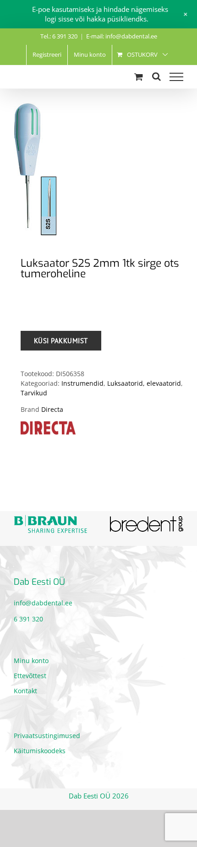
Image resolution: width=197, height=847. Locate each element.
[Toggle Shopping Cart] (138, 76)
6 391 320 (28, 619)
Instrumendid (82, 383)
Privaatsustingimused (47, 735)
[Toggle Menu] (176, 77)
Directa (52, 409)
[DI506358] (98, 169)
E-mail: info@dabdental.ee (121, 36)
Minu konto (31, 660)
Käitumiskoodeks (40, 750)
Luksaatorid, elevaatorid (144, 383)
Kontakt (25, 690)
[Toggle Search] (156, 76)
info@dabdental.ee (43, 603)
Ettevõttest (30, 675)
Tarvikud (34, 392)
